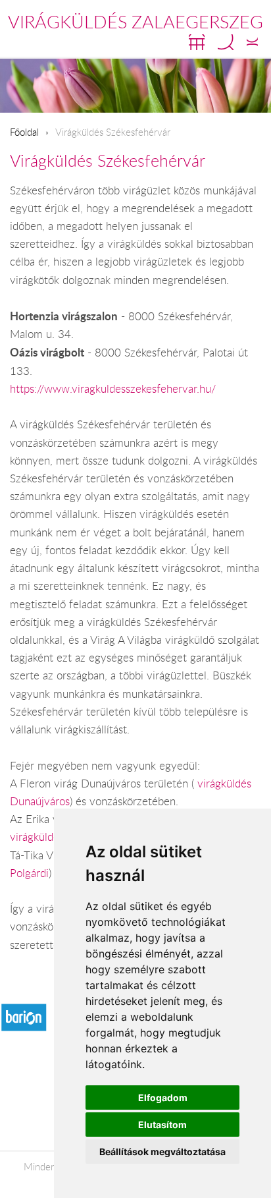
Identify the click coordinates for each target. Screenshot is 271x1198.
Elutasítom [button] (162, 1124)
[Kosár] (197, 42)
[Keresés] (226, 42)
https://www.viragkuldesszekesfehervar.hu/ (113, 389)
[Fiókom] (252, 42)
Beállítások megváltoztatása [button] (162, 1151)
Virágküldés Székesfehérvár (107, 160)
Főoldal (24, 131)
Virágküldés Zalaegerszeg (135, 22)
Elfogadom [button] (162, 1097)
